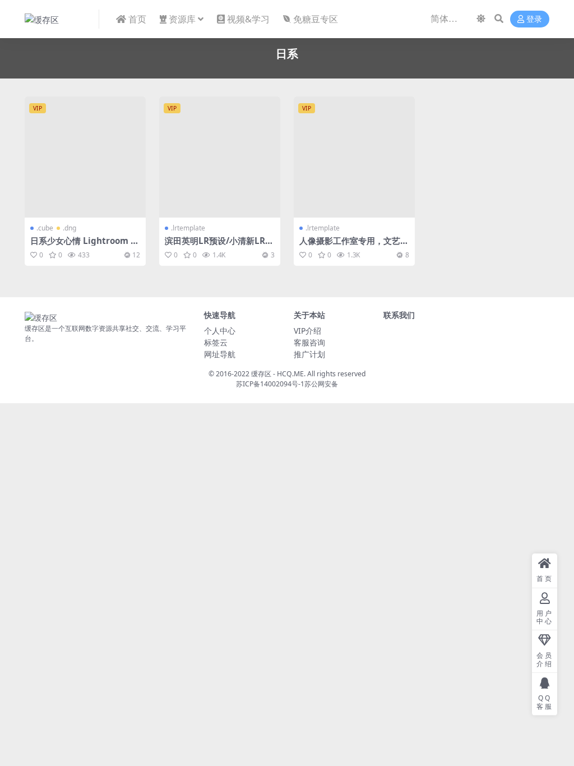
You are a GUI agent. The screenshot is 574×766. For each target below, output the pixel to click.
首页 (137, 19)
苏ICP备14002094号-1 (270, 384)
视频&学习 (248, 19)
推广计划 (309, 354)
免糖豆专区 (315, 19)
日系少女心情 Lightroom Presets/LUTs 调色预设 (85, 245)
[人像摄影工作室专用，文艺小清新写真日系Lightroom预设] (354, 157)
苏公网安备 (321, 384)
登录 (534, 19)
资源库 (182, 19)
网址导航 (219, 354)
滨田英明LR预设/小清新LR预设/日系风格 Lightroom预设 (220, 245)
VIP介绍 (307, 330)
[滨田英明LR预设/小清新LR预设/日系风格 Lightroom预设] (219, 157)
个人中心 (219, 330)
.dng (69, 228)
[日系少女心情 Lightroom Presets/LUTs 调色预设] (85, 157)
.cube (44, 228)
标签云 (216, 342)
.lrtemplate (188, 228)
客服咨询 (309, 342)
